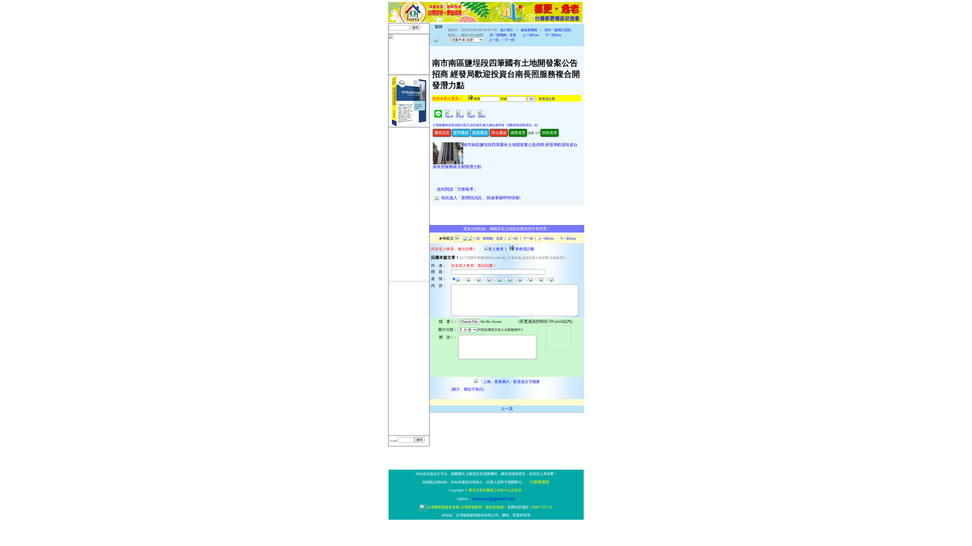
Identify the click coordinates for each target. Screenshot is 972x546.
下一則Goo (553, 35)
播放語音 (442, 132)
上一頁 (507, 408)
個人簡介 (506, 30)
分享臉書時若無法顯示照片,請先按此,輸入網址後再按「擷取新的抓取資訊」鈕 (485, 125)
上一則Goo (531, 35)
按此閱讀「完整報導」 (457, 189)
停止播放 (499, 132)
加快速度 (549, 132)
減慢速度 (517, 132)
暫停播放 (461, 132)
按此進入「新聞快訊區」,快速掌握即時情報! (479, 198)
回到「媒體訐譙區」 (559, 30)
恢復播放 (480, 132)
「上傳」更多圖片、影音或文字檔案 (509, 382)
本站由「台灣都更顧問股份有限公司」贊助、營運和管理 (486, 515)
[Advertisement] (409, 203)
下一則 (509, 40)
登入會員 (495, 249)
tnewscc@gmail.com (493, 498)
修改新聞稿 (529, 30)
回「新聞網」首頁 (503, 35)
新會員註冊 (547, 99)
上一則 (494, 40)
